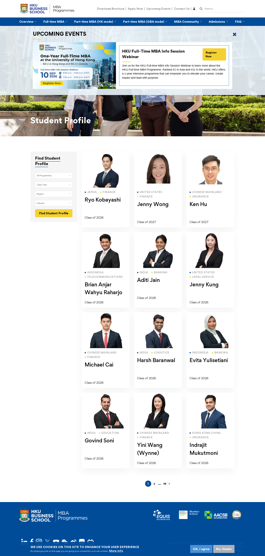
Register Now (211, 54)
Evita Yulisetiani (209, 360)
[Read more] (105, 153)
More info (116, 551)
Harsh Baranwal (156, 360)
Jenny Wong (153, 204)
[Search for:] (222, 8)
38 (164, 483)
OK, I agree (201, 549)
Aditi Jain (148, 280)
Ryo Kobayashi (103, 199)
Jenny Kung (204, 284)
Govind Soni (99, 440)
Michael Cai (99, 364)
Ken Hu (198, 204)
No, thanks (224, 549)
